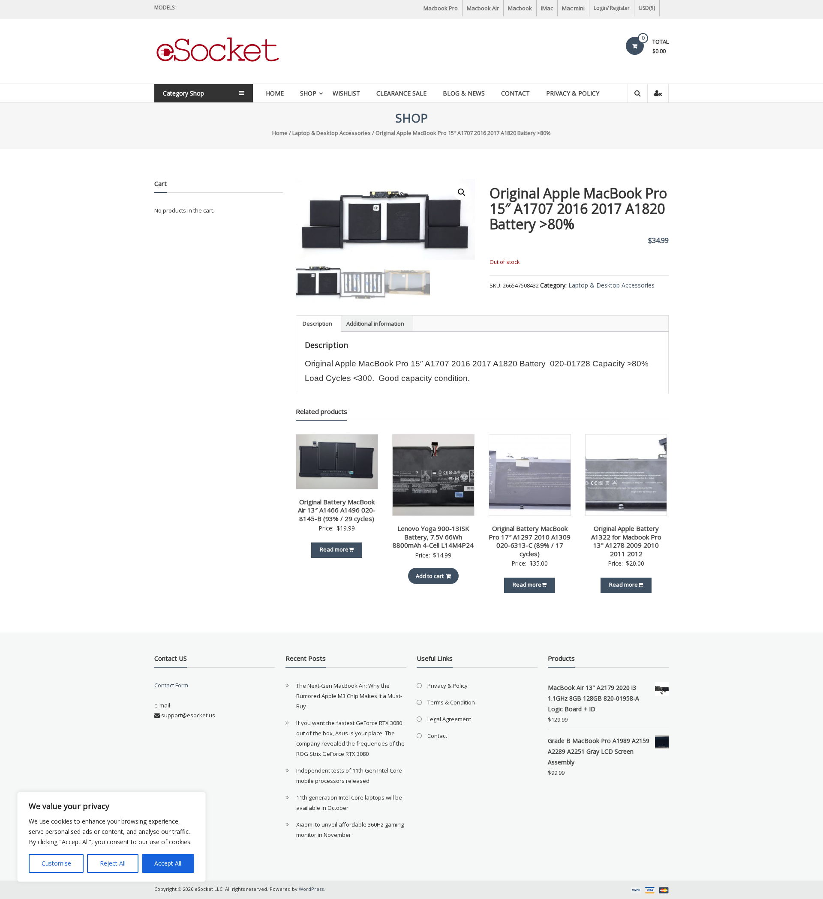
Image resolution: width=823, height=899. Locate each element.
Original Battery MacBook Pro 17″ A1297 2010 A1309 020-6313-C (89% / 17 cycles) (530, 541)
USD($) (647, 8)
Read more (334, 549)
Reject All (113, 863)
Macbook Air (483, 8)
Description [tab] (317, 323)
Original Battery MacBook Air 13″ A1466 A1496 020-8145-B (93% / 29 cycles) (336, 510)
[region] (111, 837)
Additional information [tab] (375, 323)
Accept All (167, 863)
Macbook (520, 8)
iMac (547, 8)
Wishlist (346, 93)
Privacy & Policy (572, 93)
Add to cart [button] (430, 576)
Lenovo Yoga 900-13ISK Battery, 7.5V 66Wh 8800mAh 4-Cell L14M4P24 (433, 536)
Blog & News (464, 93)
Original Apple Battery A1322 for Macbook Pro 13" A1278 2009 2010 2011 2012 (626, 541)
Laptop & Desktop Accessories (331, 133)
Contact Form (171, 685)
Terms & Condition (451, 702)
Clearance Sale (401, 93)
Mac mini (573, 8)
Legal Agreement (449, 719)
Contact (515, 93)
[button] (461, 192)
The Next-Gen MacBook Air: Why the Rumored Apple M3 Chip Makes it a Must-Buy (349, 696)
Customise (56, 863)
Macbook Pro (441, 8)
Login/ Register (612, 8)
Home (275, 93)
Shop (308, 93)
